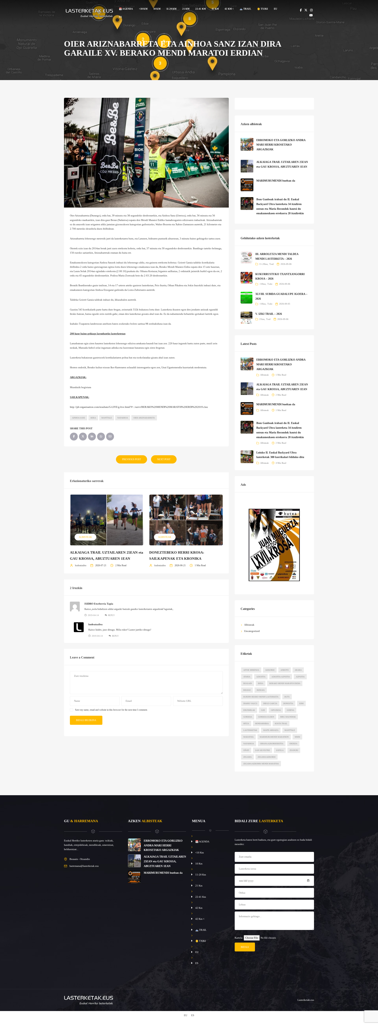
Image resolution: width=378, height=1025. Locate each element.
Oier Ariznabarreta (144, 418)
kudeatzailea (80, 565)
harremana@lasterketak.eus (84, 865)
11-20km (263, 264)
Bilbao (247, 690)
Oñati (246, 750)
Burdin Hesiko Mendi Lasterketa (260, 697)
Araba (298, 670)
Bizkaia (261, 690)
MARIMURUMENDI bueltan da (275, 180)
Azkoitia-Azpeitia (280, 677)
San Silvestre (262, 750)
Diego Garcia (270, 703)
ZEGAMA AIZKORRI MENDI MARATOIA (261, 764)
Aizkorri (269, 670)
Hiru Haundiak (288, 717)
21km (262, 319)
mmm (297, 737)
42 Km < (229, 8)
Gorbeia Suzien (266, 717)
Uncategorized (252, 631)
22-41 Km (200, 8)
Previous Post (131, 459)
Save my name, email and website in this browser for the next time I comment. (111, 709)
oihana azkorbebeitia (271, 743)
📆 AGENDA (126, 8)
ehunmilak (249, 710)
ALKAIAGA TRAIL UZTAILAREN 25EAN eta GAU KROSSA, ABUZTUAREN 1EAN (165, 861)
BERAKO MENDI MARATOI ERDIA (284, 683)
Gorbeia (247, 717)
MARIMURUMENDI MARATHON (274, 737)
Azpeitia (300, 677)
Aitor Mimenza (251, 670)
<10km (262, 284)
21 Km (185, 8)
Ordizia (293, 743)
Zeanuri (294, 750)
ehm (301, 703)
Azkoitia (260, 677)
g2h (263, 710)
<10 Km (143, 8)
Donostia (288, 703)
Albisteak (85, 537)
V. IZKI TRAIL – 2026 (268, 313)
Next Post (163, 459)
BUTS (287, 697)
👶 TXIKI (262, 8)
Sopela (280, 750)
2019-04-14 (93, 615)
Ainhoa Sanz (78, 418)
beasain (247, 683)
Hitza (246, 723)
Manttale (106, 418)
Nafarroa (122, 418)
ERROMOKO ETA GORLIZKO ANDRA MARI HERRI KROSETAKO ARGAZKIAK (280, 145)
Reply (111, 615)
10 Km (156, 8)
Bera (93, 418)
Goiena (290, 710)
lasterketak (250, 730)
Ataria (246, 677)
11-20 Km (171, 8)
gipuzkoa (276, 710)
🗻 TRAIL (245, 8)
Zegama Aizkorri (266, 757)
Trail (271, 264)
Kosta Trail (281, 723)
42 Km (215, 8)
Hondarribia (262, 723)
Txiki (269, 284)
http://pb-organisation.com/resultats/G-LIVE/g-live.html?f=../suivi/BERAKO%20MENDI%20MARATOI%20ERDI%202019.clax (139, 406)
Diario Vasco (250, 703)
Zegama (247, 757)
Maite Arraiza (270, 730)
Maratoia (248, 737)
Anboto (285, 670)
